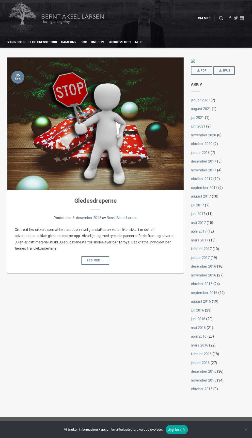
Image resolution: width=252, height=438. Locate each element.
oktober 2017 (201, 179)
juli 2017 (197, 205)
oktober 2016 (201, 284)
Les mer (95, 260)
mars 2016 (199, 345)
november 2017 (203, 170)
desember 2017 (203, 161)
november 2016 (203, 275)
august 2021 (201, 109)
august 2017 (201, 196)
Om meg (204, 18)
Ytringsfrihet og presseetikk (32, 42)
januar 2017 (200, 258)
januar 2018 (200, 152)
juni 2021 (198, 126)
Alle (138, 42)
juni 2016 (198, 319)
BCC (83, 42)
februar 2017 (201, 249)
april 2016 (198, 336)
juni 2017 (198, 214)
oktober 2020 (201, 144)
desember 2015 (203, 371)
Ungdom (98, 42)
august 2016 (201, 301)
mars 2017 (199, 240)
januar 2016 (200, 363)
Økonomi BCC (120, 42)
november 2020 (203, 135)
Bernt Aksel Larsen (122, 218)
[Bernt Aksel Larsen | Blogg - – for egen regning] (55, 18)
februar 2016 (201, 354)
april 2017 (198, 231)
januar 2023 (200, 100)
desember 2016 (203, 266)
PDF (203, 70)
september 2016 (204, 293)
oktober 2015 (201, 389)
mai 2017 (198, 222)
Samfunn (69, 42)
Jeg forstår (177, 430)
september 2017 (204, 187)
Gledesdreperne (95, 200)
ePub (225, 70)
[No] (245, 429)
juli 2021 (197, 117)
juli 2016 (197, 310)
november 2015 (203, 380)
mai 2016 (198, 328)
